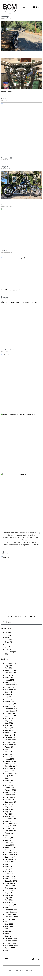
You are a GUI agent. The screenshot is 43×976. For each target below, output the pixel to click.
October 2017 (10, 687)
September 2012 (11, 831)
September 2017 (11, 690)
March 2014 (9, 788)
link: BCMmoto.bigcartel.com (12, 290)
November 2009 (11, 912)
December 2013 (11, 795)
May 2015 (8, 754)
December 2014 (11, 766)
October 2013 (10, 800)
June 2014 (9, 780)
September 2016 (11, 716)
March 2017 (9, 701)
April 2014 (9, 785)
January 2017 (10, 706)
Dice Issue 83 (6, 158)
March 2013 (9, 816)
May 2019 (8, 666)
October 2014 (10, 771)
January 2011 (10, 879)
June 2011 (8, 867)
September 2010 (11, 888)
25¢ (2, 552)
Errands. (4, 297)
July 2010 (8, 893)
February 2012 (10, 847)
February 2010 (10, 905)
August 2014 (9, 776)
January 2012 (10, 850)
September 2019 (11, 663)
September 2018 (11, 673)
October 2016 (10, 713)
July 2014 (8, 778)
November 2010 (11, 883)
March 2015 (9, 759)
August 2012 (9, 833)
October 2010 (10, 886)
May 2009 (9, 926)
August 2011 (9, 862)
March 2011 (9, 874)
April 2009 (9, 929)
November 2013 (11, 797)
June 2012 (9, 838)
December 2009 (11, 910)
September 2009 (11, 917)
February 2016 (10, 733)
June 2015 (9, 752)
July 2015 (8, 749)
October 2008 (10, 943)
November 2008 (11, 941)
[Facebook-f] (36, 7)
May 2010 (8, 898)
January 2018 (10, 682)
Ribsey (3, 98)
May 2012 (8, 840)
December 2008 (11, 938)
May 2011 (8, 869)
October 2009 (10, 914)
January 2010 (10, 907)
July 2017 (8, 692)
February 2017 (10, 704)
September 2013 (11, 802)
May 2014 (8, 783)
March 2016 (9, 730)
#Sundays (5, 17)
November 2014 (11, 768)
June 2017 (9, 694)
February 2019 (10, 670)
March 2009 (9, 931)
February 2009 (10, 934)
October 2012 (10, 828)
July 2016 (8, 721)
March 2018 (9, 680)
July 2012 (8, 835)
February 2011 (10, 876)
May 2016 (8, 725)
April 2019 (9, 668)
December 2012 (11, 823)
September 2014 (11, 773)
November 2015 (11, 740)
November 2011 (11, 855)
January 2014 (10, 792)
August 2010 (9, 890)
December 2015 (11, 737)
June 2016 (9, 723)
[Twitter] (39, 7)
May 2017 (8, 697)
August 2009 (10, 919)
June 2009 (9, 924)
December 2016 (11, 709)
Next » (32, 616)
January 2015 (10, 764)
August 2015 (9, 747)
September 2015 (11, 745)
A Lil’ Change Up (7, 350)
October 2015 (10, 742)
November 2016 (11, 711)
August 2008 (10, 948)
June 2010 (9, 895)
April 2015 (9, 757)
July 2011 (8, 864)
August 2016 (9, 718)
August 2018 (9, 675)
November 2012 (11, 826)
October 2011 (10, 857)
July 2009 (9, 922)
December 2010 (11, 881)
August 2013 (9, 804)
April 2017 (9, 699)
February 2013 (10, 819)
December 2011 (11, 852)
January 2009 (10, 936)
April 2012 (9, 843)
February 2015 (10, 761)
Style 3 (4, 250)
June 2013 (9, 809)
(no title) (8, 635)
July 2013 (8, 807)
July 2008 (9, 950)
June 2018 (9, 678)
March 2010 (9, 902)
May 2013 (8, 812)
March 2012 (9, 845)
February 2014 (10, 790)
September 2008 (11, 945)
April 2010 (9, 900)
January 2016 (10, 735)
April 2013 (9, 814)
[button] (24, 7)
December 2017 (11, 685)
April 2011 (8, 871)
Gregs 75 (4, 167)
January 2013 (10, 821)
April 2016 (9, 728)
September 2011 (11, 859)
